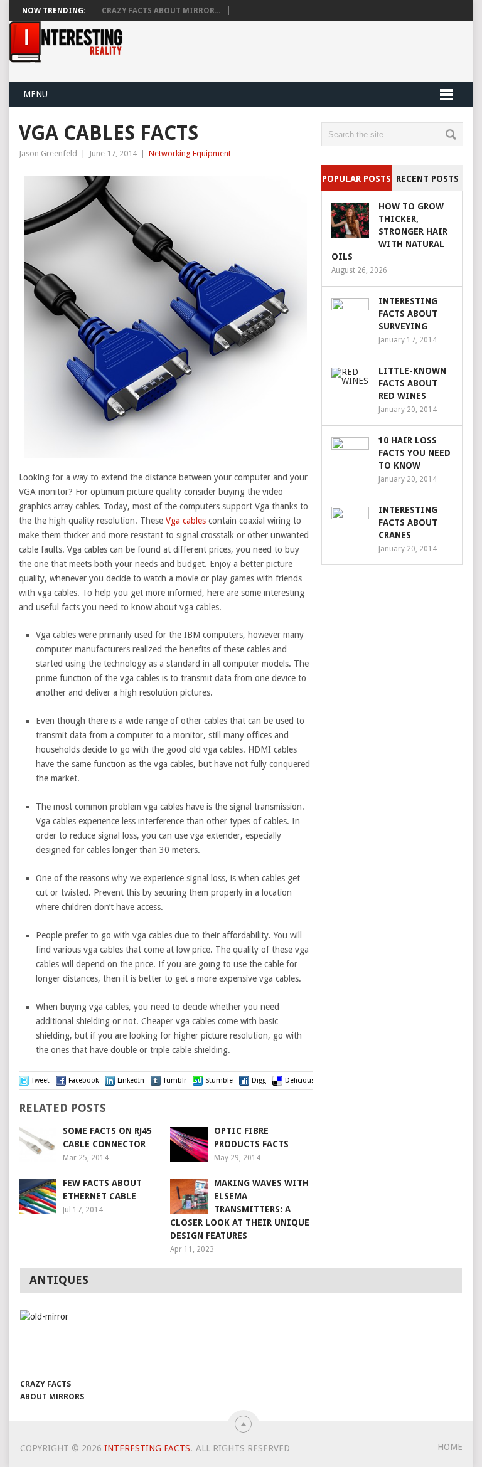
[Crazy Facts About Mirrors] (53, 1341)
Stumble (219, 1080)
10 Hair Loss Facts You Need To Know (414, 452)
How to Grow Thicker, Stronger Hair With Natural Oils (389, 231)
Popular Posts (356, 179)
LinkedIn (130, 1080)
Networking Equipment (190, 153)
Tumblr (174, 1080)
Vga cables (186, 521)
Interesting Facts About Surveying (407, 313)
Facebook (83, 1080)
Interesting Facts (147, 1448)
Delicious (300, 1080)
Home (450, 1447)
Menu (35, 94)
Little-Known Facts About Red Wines (412, 383)
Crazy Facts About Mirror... (161, 10)
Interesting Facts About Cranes (407, 522)
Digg (259, 1080)
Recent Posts (427, 179)
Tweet (40, 1080)
